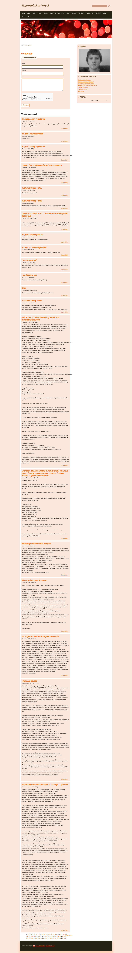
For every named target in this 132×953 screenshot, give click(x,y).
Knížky (34, 13)
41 (34, 938)
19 (63, 934)
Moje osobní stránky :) (35, 5)
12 (46, 934)
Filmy (40, 13)
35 (60, 936)
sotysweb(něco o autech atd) (86, 83)
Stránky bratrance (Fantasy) (86, 82)
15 (53, 934)
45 (43, 938)
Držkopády (81, 13)
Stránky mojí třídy (83, 87)
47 (48, 938)
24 (34, 936)
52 (60, 938)
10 (41, 934)
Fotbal (23, 16)
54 (65, 938)
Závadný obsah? (40, 946)
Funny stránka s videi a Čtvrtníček (87, 85)
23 (32, 936)
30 (48, 936)
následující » (68, 935)
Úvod (68, 13)
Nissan (29, 16)
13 (49, 934)
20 (65, 934)
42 (36, 938)
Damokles (81, 91)
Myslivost (74, 13)
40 (32, 938)
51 (58, 938)
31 (51, 936)
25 (36, 936)
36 (62, 936)
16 (56, 934)
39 (29, 938)
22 (29, 936)
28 (43, 936)
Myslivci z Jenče (82, 89)
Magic (28, 13)
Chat (23, 13)
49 (53, 938)
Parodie (46, 13)
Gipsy (104, 13)
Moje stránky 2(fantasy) (84, 80)
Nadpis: (24, 70)
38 (27, 938)
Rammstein (90, 13)
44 (41, 938)
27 (41, 936)
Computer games (59, 13)
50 (55, 938)
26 (39, 936)
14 (51, 934)
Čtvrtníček (97, 13)
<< (81, 100)
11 (44, 934)
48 (51, 938)
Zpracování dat (50, 946)
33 (55, 936)
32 (53, 936)
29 (46, 936)
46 (46, 938)
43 (39, 938)
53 (62, 938)
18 (60, 934)
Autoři (51, 13)
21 (27, 936)
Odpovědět (64, 128)
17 (58, 934)
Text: (23, 77)
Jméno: (24, 63)
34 (58, 936)
